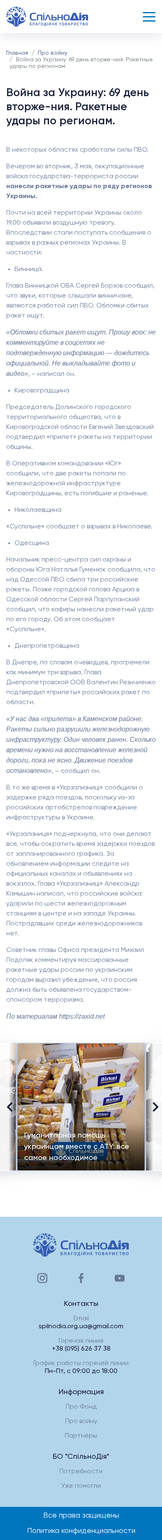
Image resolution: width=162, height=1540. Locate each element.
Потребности (81, 1471)
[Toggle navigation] (149, 17)
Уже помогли (81, 1486)
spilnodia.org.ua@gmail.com (81, 1326)
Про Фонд (81, 1407)
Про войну (52, 53)
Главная (17, 53)
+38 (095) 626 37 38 (81, 1349)
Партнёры (81, 1436)
